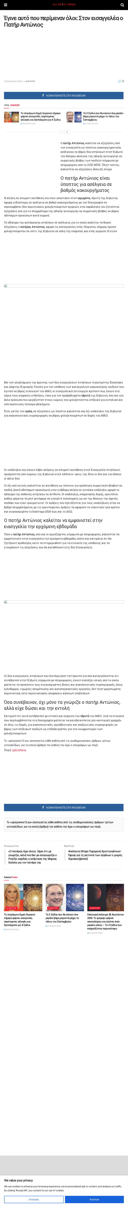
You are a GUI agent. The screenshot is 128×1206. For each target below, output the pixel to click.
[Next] (67, 132)
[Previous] (61, 132)
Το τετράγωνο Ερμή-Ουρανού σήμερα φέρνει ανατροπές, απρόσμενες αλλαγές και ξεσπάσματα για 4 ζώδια (40, 116)
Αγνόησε (94, 1199)
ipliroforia (19, 750)
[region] (64, 1190)
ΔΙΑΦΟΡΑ (30, 81)
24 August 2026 (95, 933)
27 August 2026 (91, 124)
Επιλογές (34, 1199)
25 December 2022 (13, 81)
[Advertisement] (32, 53)
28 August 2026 (29, 124)
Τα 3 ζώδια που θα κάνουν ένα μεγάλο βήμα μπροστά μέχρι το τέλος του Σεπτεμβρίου (103, 116)
